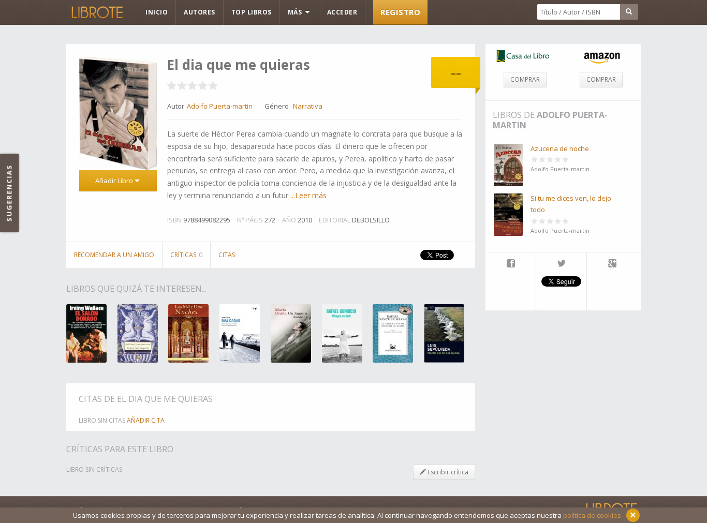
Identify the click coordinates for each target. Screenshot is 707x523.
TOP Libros (251, 12)
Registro (400, 12)
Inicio (156, 12)
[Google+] (612, 264)
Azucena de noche (560, 148)
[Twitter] (561, 264)
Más (296, 12)
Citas (226, 254)
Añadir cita (146, 420)
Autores (199, 12)
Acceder (342, 12)
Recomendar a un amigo (114, 254)
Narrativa (307, 106)
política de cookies (592, 515)
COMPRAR (525, 79)
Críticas (186, 254)
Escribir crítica (447, 472)
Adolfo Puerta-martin (550, 120)
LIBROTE (96, 12)
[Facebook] (510, 264)
